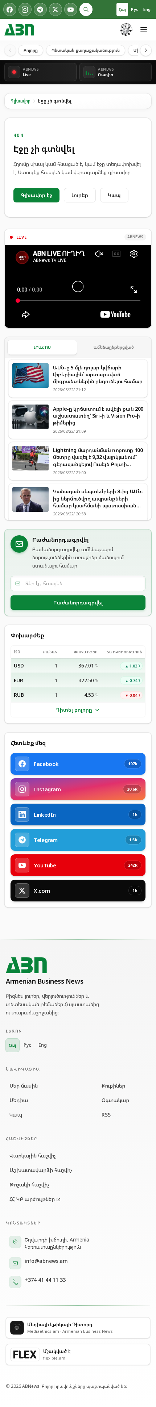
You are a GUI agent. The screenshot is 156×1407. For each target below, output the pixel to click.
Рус (134, 9)
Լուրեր (79, 195)
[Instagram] (25, 9)
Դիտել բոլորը (74, 709)
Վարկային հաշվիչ (32, 1155)
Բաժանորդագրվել (78, 602)
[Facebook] (9, 9)
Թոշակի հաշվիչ (29, 1184)
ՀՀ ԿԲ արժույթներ (32, 1198)
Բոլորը (31, 50)
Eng (147, 9)
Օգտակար (115, 1100)
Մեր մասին (23, 1085)
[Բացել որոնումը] (86, 9)
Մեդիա (18, 1100)
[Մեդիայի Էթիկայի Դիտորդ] (126, 30)
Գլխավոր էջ (36, 195)
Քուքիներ (113, 1085)
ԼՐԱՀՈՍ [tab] (42, 347)
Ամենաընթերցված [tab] (114, 347)
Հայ (122, 9)
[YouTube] (70, 9)
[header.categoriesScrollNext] (146, 50)
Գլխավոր (20, 101)
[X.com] (55, 9)
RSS (106, 1114)
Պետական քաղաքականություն (86, 50)
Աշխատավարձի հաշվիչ (40, 1170)
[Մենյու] (144, 30)
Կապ (114, 195)
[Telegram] (40, 9)
